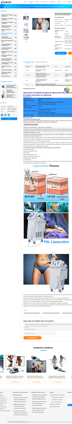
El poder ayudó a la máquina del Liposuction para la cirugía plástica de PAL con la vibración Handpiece (11, 96)
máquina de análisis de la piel (9, 41)
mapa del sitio (3, 406)
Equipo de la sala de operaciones (9, 73)
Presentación (32, 338)
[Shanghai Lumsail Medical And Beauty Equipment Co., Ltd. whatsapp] (5, 115)
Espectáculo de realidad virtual (3, 399)
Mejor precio (61, 53)
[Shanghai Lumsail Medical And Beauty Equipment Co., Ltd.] (6, 2)
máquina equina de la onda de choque (9, 26)
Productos (2, 396)
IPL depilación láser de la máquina (9, 52)
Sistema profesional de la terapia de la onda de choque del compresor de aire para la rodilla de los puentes (20, 413)
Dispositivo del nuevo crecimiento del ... (9, 45)
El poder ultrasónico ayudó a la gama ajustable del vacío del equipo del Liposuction (11, 86)
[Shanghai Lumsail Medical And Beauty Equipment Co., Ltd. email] (2, 115)
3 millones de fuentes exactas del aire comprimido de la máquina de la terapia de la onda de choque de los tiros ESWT (21, 400)
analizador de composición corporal (9, 37)
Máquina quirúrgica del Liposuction (9, 34)
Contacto (9, 118)
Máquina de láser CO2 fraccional (9, 56)
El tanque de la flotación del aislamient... (9, 63)
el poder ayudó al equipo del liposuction (51, 313)
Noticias (2, 404)
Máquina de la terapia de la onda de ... (9, 19)
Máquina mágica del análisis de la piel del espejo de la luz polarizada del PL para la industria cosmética (39, 410)
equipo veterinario (9, 76)
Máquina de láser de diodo (9, 30)
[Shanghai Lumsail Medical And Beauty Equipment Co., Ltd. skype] (9, 115)
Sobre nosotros (3, 402)
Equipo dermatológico (9, 70)
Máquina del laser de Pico (9, 67)
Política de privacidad (5, 410)
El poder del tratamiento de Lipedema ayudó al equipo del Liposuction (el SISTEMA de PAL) (11, 91)
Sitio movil (2, 408)
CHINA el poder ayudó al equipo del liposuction (17, 421)
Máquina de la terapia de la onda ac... (9, 23)
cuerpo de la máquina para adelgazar (9, 48)
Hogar (1, 395)
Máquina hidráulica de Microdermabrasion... (9, 59)
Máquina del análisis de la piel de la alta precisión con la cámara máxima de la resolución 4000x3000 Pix (39, 404)
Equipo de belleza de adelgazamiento (32, 313)
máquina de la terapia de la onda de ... (9, 15)
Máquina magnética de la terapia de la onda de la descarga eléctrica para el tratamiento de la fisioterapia (20, 406)
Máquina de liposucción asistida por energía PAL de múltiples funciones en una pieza (31, 378)
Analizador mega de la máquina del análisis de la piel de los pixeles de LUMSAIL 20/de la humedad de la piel (39, 397)
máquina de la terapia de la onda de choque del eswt (20, 394)
